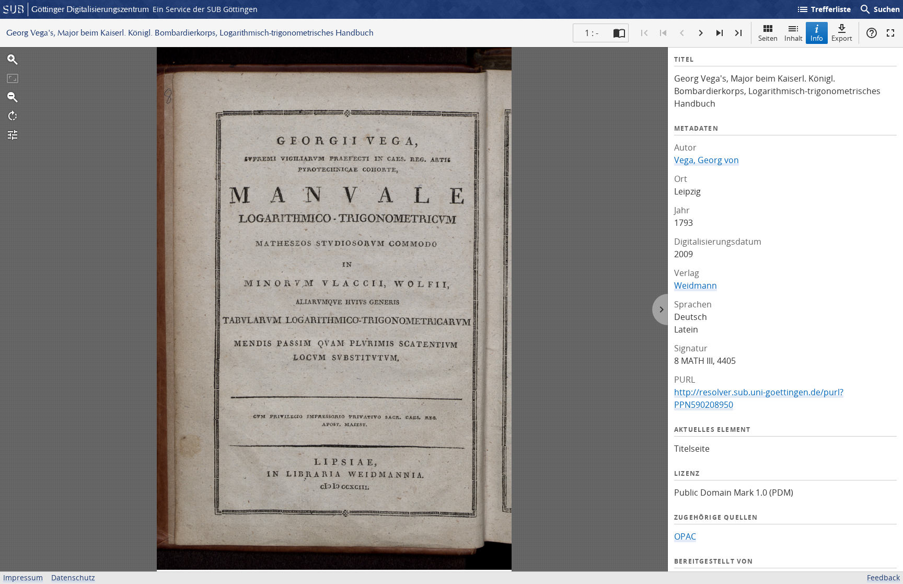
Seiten (768, 38)
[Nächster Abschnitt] (719, 33)
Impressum (23, 577)
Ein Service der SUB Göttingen (205, 9)
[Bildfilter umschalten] (12, 134)
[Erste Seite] (644, 33)
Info (817, 38)
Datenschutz (73, 577)
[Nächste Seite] (700, 33)
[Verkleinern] (12, 97)
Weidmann (695, 285)
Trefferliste (823, 9)
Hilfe (871, 33)
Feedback (883, 577)
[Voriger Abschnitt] (663, 33)
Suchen (879, 9)
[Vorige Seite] (682, 33)
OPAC (685, 536)
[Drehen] (12, 116)
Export (841, 38)
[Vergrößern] (12, 59)
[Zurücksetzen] (12, 78)
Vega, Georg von (706, 160)
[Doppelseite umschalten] (619, 33)
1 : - (591, 33)
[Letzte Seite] (738, 33)
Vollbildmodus (890, 33)
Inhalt (793, 38)
